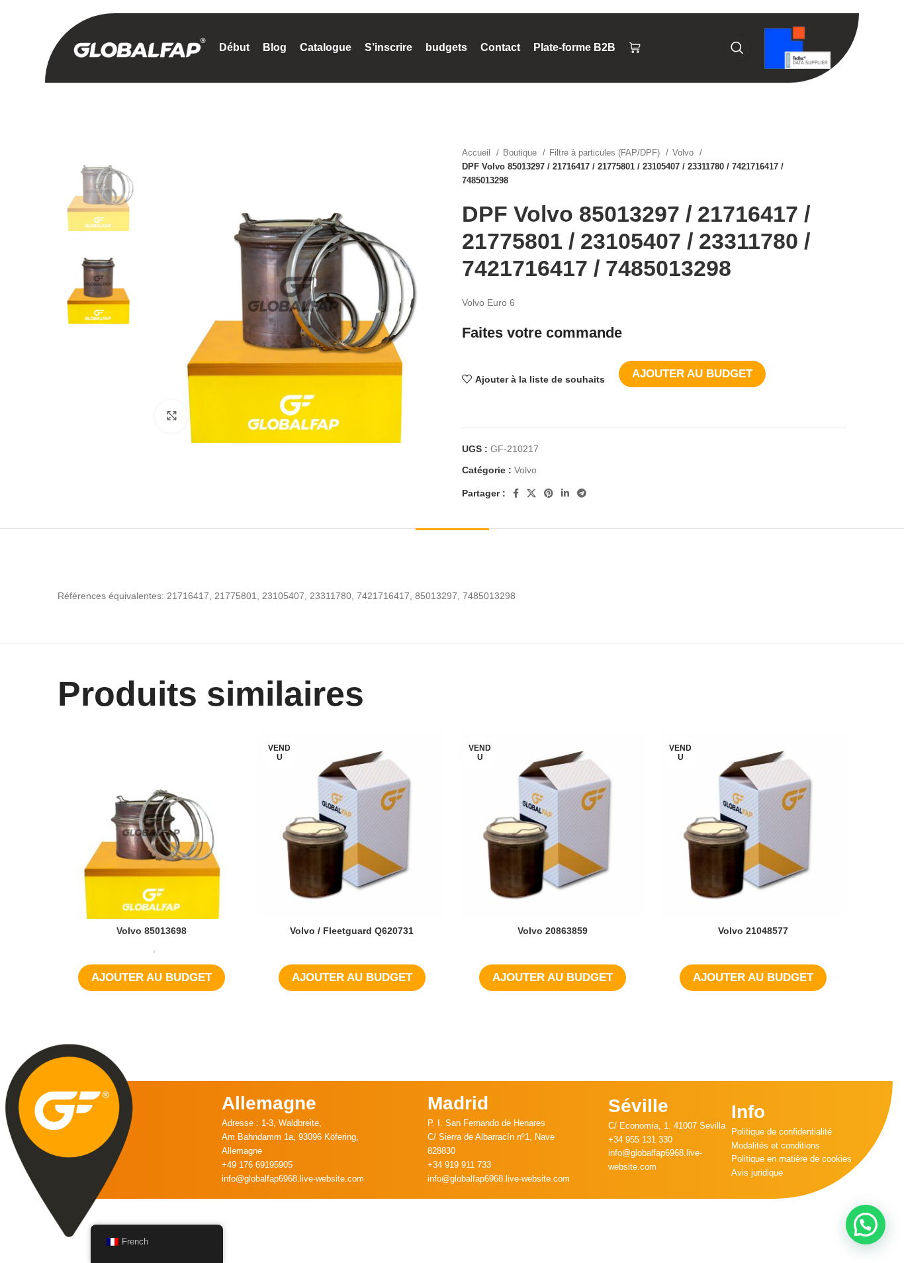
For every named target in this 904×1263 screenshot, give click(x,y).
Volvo (684, 153)
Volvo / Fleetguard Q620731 (352, 930)
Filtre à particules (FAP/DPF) (605, 153)
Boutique (521, 153)
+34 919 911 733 (459, 1165)
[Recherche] (737, 47)
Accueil (477, 153)
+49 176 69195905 (257, 1165)
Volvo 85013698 (151, 930)
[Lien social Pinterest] (548, 493)
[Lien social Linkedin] (565, 493)
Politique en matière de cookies (791, 1159)
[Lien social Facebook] (516, 493)
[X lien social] (531, 493)
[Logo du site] (139, 47)
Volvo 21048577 (753, 930)
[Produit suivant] (839, 166)
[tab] (452, 548)
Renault (138, 948)
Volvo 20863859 (553, 930)
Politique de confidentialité (781, 1132)
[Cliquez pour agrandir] (171, 416)
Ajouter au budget (692, 373)
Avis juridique (757, 1173)
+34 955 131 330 (640, 1140)
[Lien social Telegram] (581, 493)
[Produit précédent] (813, 166)
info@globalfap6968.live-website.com (293, 1179)
